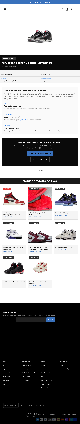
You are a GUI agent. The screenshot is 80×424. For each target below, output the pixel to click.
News (62, 365)
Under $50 (26, 376)
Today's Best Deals (29, 373)
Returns (44, 369)
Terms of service (61, 414)
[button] (4, 9)
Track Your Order (47, 373)
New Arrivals (26, 365)
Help (43, 362)
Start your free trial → (40, 153)
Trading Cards (8, 373)
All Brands (6, 380)
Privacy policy (52, 414)
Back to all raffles (41, 294)
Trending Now (27, 369)
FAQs (43, 376)
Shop (5, 362)
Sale (4, 384)
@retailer (23, 120)
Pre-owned (26, 380)
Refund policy (42, 414)
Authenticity (45, 384)
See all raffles (40, 160)
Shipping (44, 365)
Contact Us (45, 388)
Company (64, 362)
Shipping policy (72, 414)
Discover (26, 362)
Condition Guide (47, 380)
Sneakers (6, 365)
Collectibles (7, 376)
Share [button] (41, 170)
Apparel (6, 369)
